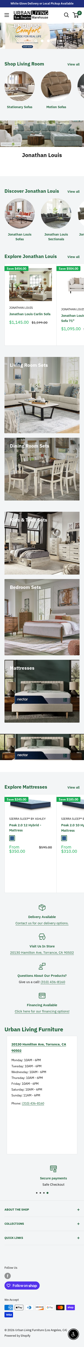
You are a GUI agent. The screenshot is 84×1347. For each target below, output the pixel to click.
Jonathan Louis (21, 308)
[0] (76, 15)
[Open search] (66, 15)
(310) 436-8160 (53, 982)
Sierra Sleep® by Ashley (27, 819)
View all (73, 64)
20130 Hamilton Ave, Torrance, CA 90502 (42, 952)
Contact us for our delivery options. (42, 923)
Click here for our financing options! (42, 1011)
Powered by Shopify (17, 1336)
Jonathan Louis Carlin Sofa (29, 314)
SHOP (42, 164)
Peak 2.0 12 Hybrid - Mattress (25, 827)
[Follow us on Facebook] (7, 1276)
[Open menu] (6, 15)
